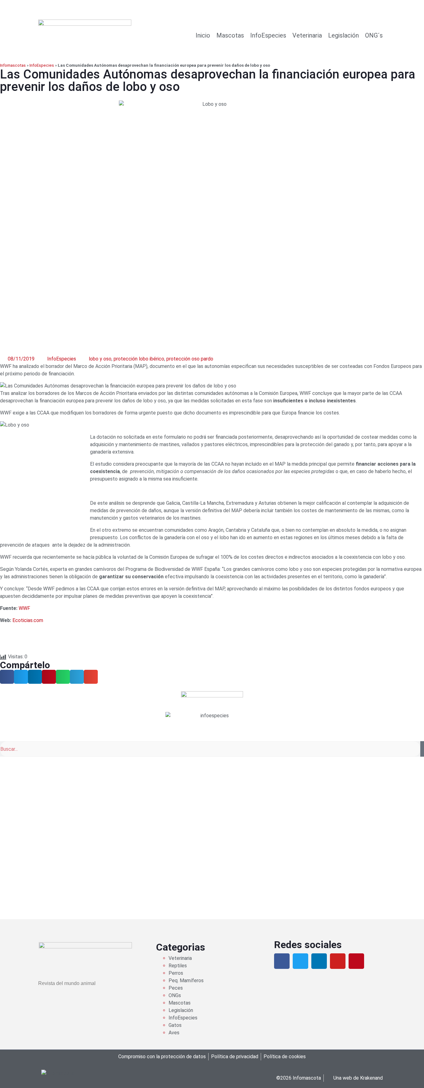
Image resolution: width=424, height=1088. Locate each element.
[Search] (422, 749)
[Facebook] (282, 961)
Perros (176, 973)
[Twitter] (300, 961)
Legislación (343, 35)
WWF (24, 608)
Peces (176, 988)
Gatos (175, 1025)
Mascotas (230, 35)
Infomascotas (13, 65)
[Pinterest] (356, 961)
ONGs (175, 995)
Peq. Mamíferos (186, 980)
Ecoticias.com (27, 620)
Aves (174, 1033)
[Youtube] (337, 961)
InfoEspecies (268, 35)
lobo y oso (100, 359)
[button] (7, 677)
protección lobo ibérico (139, 359)
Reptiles (178, 966)
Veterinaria (307, 35)
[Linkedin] (319, 961)
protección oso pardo (189, 359)
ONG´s (374, 35)
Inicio (203, 35)
